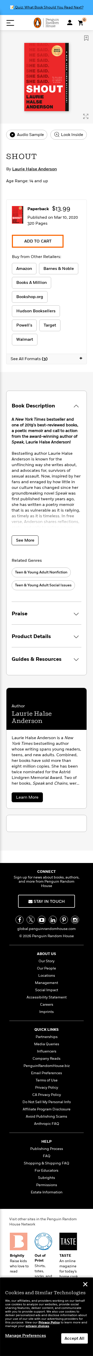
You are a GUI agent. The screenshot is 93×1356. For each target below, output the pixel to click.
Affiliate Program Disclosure (47, 1109)
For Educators (46, 1170)
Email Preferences (46, 1073)
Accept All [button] (74, 1338)
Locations (46, 975)
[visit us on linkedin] (53, 920)
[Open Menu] (10, 23)
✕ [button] (85, 1284)
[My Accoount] (70, 22)
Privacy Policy (46, 1087)
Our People (46, 968)
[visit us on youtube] (42, 920)
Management (46, 982)
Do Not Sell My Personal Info (46, 1102)
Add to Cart (37, 241)
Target (50, 325)
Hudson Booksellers (36, 311)
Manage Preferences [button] (25, 1335)
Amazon (24, 268)
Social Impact (46, 990)
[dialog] (46, 1317)
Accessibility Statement (47, 997)
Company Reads (46, 1058)
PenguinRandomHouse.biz (47, 1065)
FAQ (46, 1156)
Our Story (46, 961)
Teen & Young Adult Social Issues (43, 585)
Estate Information (47, 1192)
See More (25, 540)
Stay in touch (49, 901)
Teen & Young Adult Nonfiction (41, 572)
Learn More (29, 798)
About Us (46, 953)
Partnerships (47, 1036)
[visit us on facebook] (20, 920)
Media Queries (46, 1044)
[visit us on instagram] (75, 920)
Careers (46, 1004)
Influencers (46, 1051)
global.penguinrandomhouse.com (46, 928)
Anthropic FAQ (46, 1123)
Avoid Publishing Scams (46, 1116)
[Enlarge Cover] (85, 116)
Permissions (46, 1185)
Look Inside (71, 135)
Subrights (46, 1177)
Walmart (24, 339)
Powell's (24, 325)
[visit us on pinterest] (64, 920)
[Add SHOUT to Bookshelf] (86, 38)
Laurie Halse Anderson (34, 169)
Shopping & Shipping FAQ (46, 1163)
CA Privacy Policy (46, 1094)
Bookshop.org (29, 297)
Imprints (46, 1011)
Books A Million (31, 282)
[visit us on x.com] (31, 920)
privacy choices (37, 1326)
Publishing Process (46, 1148)
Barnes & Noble (58, 268)
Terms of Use (47, 1080)
